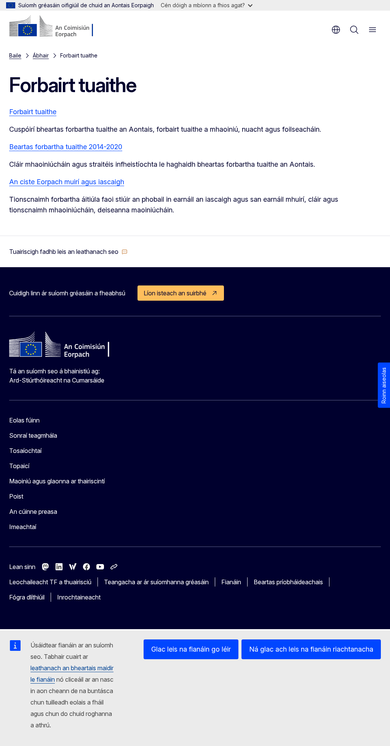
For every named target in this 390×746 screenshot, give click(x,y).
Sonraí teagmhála (33, 435)
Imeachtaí (22, 527)
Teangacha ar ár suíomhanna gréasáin (156, 582)
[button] (68, 251)
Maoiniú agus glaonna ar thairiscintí (57, 481)
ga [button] (336, 29)
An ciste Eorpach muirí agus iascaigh (66, 182)
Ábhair (41, 55)
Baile (15, 55)
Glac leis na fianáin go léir (191, 649)
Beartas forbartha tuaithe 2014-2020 (65, 147)
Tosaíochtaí (25, 450)
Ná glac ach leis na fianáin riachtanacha (311, 649)
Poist (16, 496)
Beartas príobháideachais (288, 582)
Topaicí (19, 466)
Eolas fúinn (24, 420)
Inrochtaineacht (79, 597)
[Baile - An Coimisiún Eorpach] (55, 26)
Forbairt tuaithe (32, 112)
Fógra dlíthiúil (27, 597)
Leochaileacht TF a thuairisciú (50, 582)
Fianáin (231, 582)
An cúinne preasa (33, 511)
